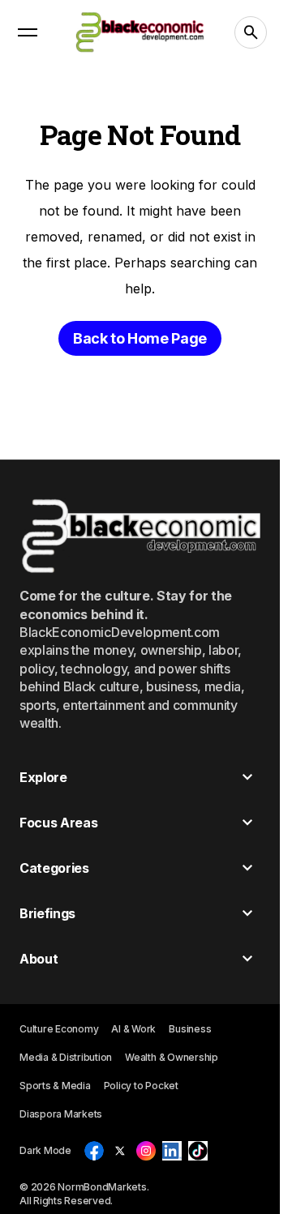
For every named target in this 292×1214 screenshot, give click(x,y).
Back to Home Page (140, 338)
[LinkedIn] (172, 1151)
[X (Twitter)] (120, 1151)
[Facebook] (94, 1151)
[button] (27, 32)
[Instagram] (146, 1151)
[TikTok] (198, 1151)
